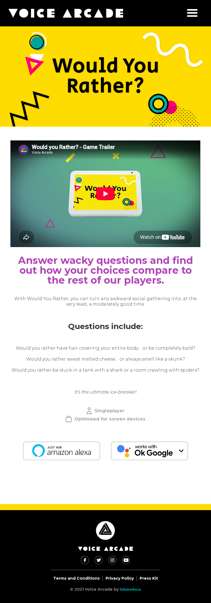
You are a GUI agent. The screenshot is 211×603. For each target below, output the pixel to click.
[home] (65, 13)
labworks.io (130, 589)
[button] (192, 13)
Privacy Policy (120, 578)
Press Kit (149, 578)
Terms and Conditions (76, 578)
